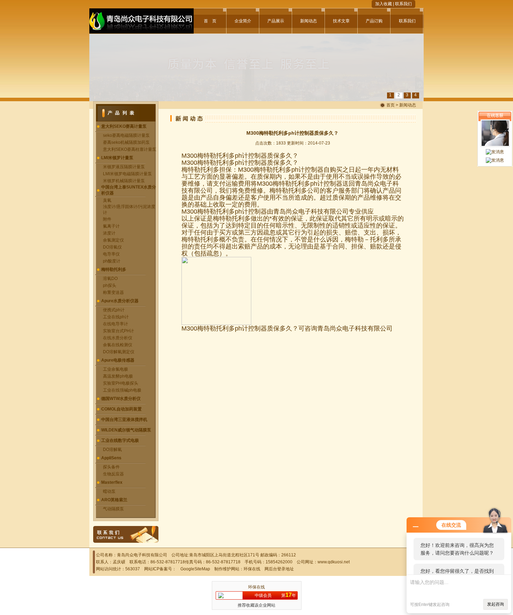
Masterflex (111, 482)
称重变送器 (113, 292)
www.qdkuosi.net (334, 562)
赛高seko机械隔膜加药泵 (126, 142)
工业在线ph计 (116, 316)
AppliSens (111, 457)
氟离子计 (111, 226)
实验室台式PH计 (118, 330)
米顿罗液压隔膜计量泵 (124, 166)
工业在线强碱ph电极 (122, 390)
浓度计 (109, 233)
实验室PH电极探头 (120, 383)
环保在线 (252, 568)
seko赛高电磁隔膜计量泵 (126, 135)
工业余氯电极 (115, 369)
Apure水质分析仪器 (120, 300)
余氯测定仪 (113, 240)
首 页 (210, 20)
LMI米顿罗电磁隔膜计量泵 (127, 173)
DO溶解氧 (112, 449)
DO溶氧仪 (112, 247)
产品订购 (374, 20)
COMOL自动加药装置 (121, 409)
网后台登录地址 (279, 568)
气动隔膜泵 (113, 508)
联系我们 (403, 3)
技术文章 (341, 20)
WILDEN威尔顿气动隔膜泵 (126, 430)
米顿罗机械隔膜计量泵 (124, 180)
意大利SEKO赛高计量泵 (124, 126)
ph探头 (109, 285)
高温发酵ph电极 (118, 376)
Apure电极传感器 (117, 360)
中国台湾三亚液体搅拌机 (124, 419)
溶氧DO (110, 278)
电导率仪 (111, 254)
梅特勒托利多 (113, 269)
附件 (107, 219)
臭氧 (107, 200)
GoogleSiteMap (195, 568)
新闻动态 (308, 20)
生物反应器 (113, 474)
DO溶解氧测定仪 (118, 351)
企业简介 (243, 20)
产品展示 (275, 20)
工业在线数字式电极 (120, 440)
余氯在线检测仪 (117, 344)
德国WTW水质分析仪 (121, 398)
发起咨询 (495, 604)
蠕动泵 (109, 491)
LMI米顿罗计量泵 (117, 157)
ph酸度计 (111, 261)
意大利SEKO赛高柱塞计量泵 (129, 149)
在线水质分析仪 (117, 337)
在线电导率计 (115, 323)
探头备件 (111, 467)
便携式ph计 (114, 310)
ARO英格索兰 (114, 499)
